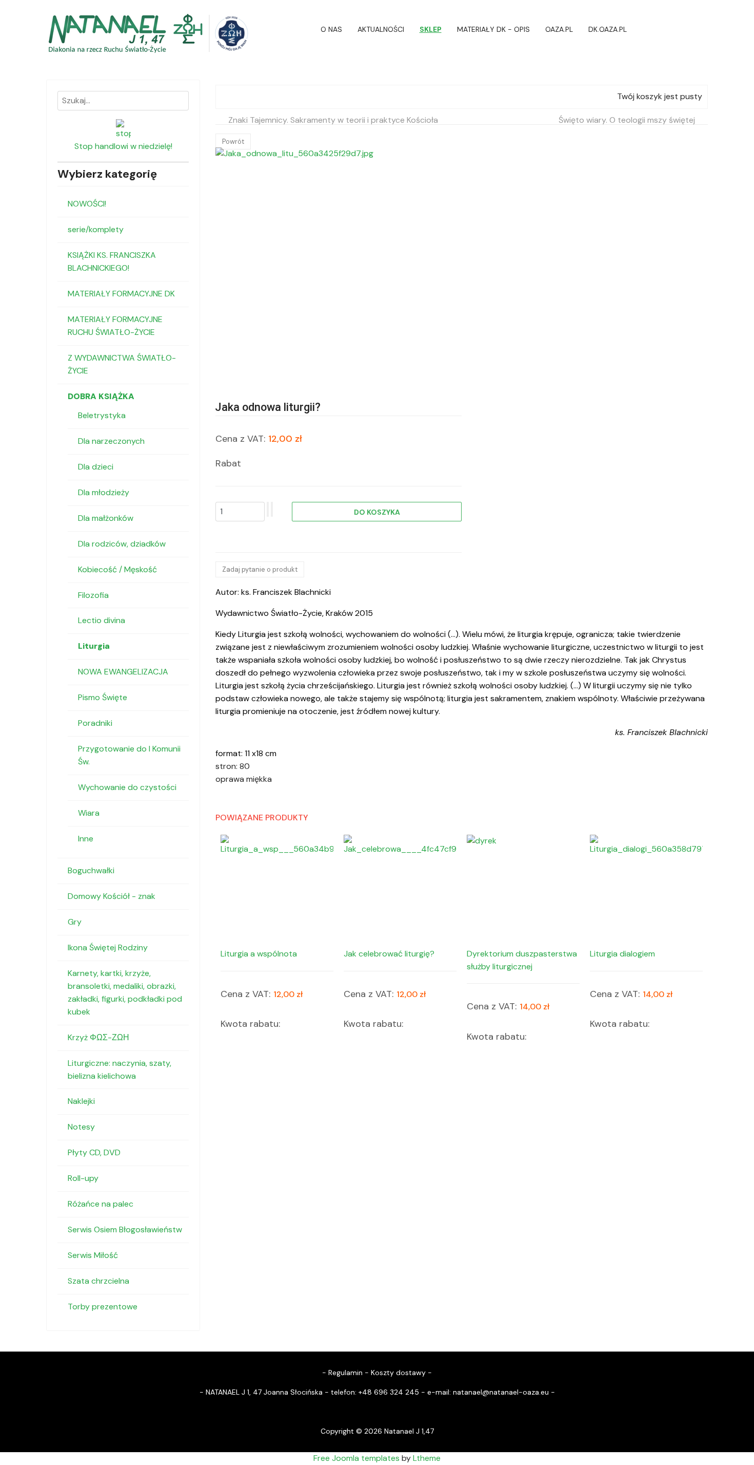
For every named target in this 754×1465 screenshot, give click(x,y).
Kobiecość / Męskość (117, 569)
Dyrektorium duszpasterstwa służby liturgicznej (522, 960)
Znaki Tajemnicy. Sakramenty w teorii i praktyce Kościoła (333, 120)
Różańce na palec (100, 1203)
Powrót (233, 141)
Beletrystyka (102, 415)
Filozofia (93, 595)
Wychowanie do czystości (127, 787)
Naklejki (81, 1101)
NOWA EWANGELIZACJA (123, 671)
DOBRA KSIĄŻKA (101, 396)
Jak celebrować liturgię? (389, 953)
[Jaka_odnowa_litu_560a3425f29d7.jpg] (331, 263)
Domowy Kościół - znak (111, 896)
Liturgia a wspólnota (259, 953)
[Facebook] (705, 29)
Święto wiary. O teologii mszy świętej (627, 120)
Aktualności (381, 29)
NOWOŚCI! (87, 203)
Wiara (89, 812)
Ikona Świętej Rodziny (108, 947)
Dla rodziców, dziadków (122, 543)
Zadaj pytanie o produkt (259, 569)
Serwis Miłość (93, 1255)
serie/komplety (96, 229)
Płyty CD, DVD (94, 1152)
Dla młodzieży (103, 492)
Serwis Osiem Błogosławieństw (125, 1229)
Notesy (81, 1126)
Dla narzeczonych (111, 441)
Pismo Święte (102, 697)
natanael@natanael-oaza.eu (501, 1392)
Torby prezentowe (102, 1306)
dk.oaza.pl (607, 29)
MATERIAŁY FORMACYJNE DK (121, 293)
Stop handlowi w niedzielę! (123, 146)
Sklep (431, 29)
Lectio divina (101, 620)
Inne (85, 838)
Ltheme (427, 1458)
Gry (75, 921)
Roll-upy (83, 1178)
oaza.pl (559, 29)
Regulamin (345, 1372)
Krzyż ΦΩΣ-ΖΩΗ (98, 1037)
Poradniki (95, 723)
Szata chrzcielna (98, 1280)
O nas (331, 29)
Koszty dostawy (398, 1372)
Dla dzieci (95, 466)
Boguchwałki (91, 870)
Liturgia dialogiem (622, 953)
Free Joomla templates (356, 1458)
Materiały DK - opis (493, 29)
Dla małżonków (105, 518)
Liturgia (94, 646)
